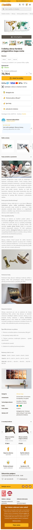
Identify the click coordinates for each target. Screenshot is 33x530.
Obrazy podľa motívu (22, 13)
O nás (18, 501)
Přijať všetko (16, 525)
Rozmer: (4, 56)
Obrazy (13, 13)
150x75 (9, 59)
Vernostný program (21, 503)
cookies (25, 513)
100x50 (4, 59)
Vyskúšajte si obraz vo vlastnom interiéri (16, 87)
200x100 (15, 59)
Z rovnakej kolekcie (7, 421)
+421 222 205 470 (8, 479)
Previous (2, 432)
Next (29, 27)
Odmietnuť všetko (16, 520)
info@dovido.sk (23, 479)
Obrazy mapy (19, 394)
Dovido (24, 114)
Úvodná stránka (6, 13)
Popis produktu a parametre (9, 156)
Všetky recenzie (11, 121)
